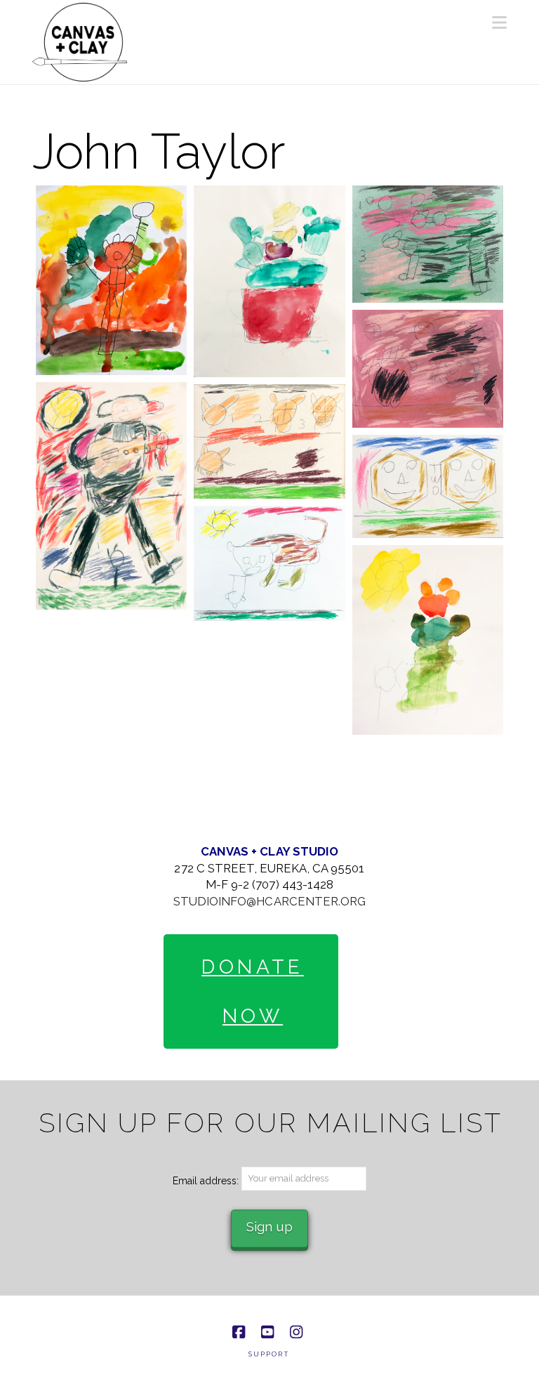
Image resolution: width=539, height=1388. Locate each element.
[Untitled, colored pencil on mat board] (427, 244)
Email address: (207, 1180)
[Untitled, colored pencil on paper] (111, 496)
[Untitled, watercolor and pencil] (111, 280)
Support (269, 1354)
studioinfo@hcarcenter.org (269, 901)
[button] (499, 23)
